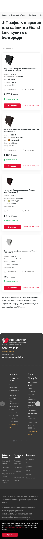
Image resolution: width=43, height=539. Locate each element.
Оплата (28, 470)
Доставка (29, 467)
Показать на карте (14, 426)
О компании (30, 459)
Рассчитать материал (30, 105)
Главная (4, 15)
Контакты (29, 463)
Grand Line (32, 15)
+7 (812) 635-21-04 (32, 384)
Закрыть (38, 537)
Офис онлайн (30, 478)
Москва (14, 374)
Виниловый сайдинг (18, 15)
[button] (37, 403)
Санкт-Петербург (32, 376)
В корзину (12, 105)
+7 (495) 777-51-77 (14, 380)
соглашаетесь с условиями (15, 528)
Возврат (29, 474)
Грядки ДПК (18, 467)
